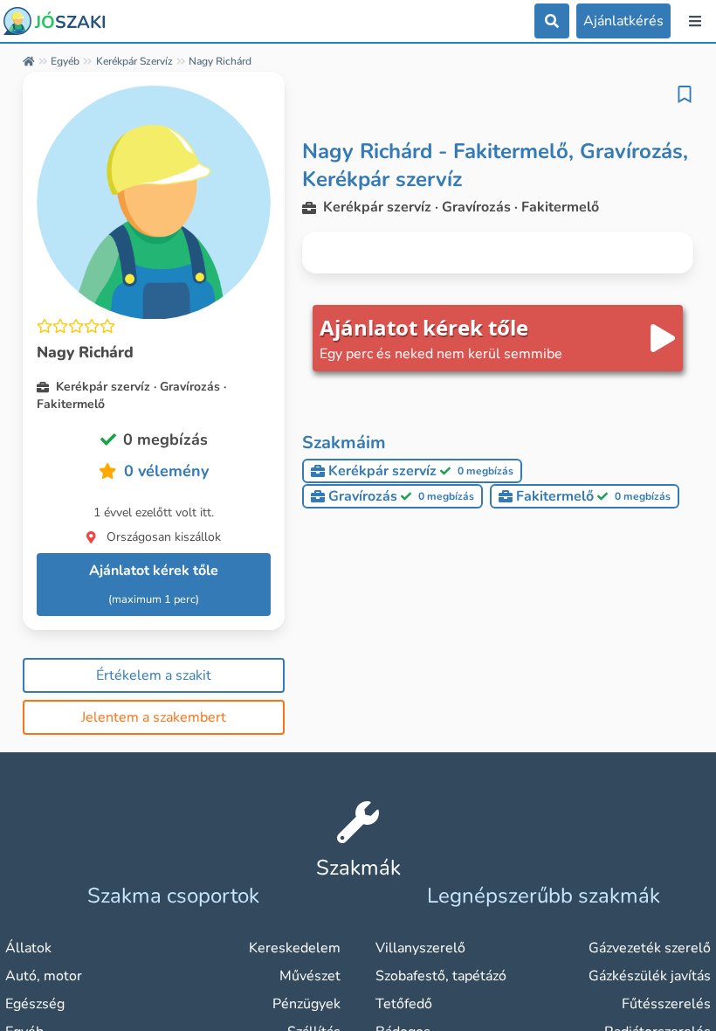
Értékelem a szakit (153, 675)
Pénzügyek (306, 1004)
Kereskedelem (295, 948)
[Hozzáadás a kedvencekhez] (684, 94)
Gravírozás (401, 496)
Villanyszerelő (420, 948)
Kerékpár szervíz (134, 61)
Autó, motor (43, 976)
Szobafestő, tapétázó (440, 976)
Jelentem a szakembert (153, 717)
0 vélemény (166, 470)
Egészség (35, 1004)
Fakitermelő (593, 496)
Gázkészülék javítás (650, 976)
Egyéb (65, 61)
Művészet (310, 976)
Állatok (28, 948)
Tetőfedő (403, 1004)
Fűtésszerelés (666, 1004)
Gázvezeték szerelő (650, 948)
